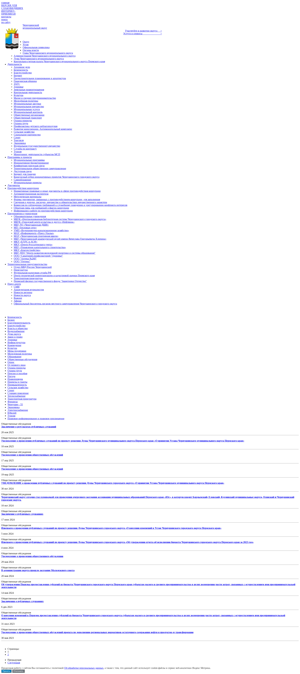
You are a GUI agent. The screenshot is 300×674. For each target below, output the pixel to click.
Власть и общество (18, 328)
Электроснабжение (18, 410)
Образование (14, 356)
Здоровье (12, 339)
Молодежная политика (20, 353)
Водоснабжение (16, 331)
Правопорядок (15, 379)
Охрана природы (17, 367)
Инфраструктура (16, 342)
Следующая (14, 662)
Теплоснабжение (16, 396)
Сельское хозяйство (18, 387)
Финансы (13, 401)
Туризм (11, 415)
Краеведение (14, 345)
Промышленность (17, 384)
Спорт (11, 390)
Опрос (11, 362)
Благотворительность (19, 322)
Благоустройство (16, 325)
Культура (12, 348)
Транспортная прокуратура (22, 398)
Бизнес (11, 320)
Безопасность (15, 317)
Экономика (14, 407)
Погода (11, 376)
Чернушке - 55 (15, 404)
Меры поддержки (17, 351)
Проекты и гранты (17, 382)
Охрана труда (15, 370)
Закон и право (15, 337)
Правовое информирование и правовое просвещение (36, 418)
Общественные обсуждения (22, 359)
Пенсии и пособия (17, 373)
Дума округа (14, 334)
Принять (6, 671)
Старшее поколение (18, 393)
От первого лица (16, 365)
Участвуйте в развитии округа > (143, 30)
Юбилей (12, 413)
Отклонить (18, 671)
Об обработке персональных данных (83, 668)
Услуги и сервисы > (142, 33)
